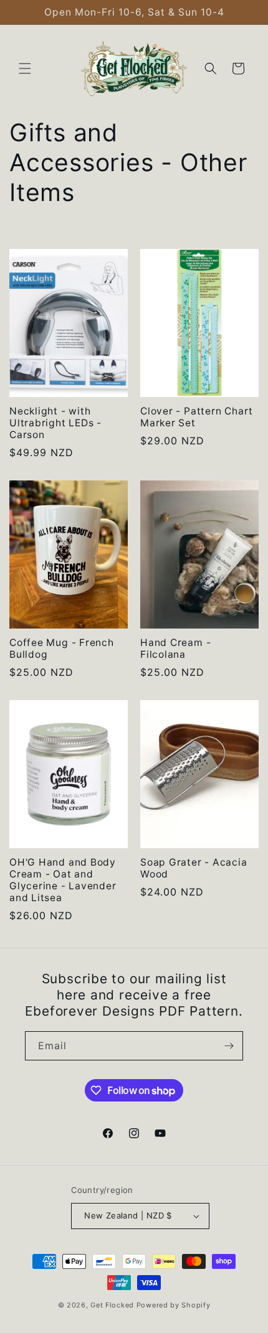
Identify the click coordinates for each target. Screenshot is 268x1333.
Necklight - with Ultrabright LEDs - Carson (55, 423)
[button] (25, 68)
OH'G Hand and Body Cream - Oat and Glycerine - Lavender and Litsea (63, 880)
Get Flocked (112, 1305)
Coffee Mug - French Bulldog (61, 648)
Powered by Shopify (173, 1305)
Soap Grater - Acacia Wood (193, 868)
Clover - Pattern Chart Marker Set (196, 417)
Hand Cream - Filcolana (175, 648)
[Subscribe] (228, 1045)
